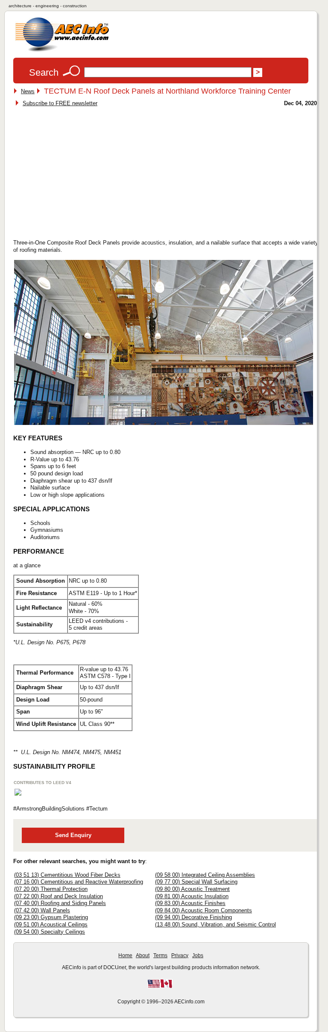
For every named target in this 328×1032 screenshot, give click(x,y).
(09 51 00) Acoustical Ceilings (51, 924)
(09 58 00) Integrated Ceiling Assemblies (205, 875)
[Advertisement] (86, 170)
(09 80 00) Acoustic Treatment (192, 889)
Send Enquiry (73, 835)
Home (125, 955)
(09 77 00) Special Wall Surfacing (196, 882)
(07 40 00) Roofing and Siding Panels (60, 903)
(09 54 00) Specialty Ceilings (49, 932)
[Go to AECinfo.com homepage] (62, 50)
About (142, 955)
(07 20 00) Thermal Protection (51, 889)
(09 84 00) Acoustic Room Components (203, 910)
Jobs (197, 955)
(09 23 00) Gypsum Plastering (51, 917)
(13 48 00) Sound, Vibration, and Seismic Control (215, 924)
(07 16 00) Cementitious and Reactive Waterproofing (78, 882)
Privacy (179, 955)
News (28, 91)
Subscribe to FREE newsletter (60, 103)
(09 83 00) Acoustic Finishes (190, 903)
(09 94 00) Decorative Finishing (193, 917)
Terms (160, 955)
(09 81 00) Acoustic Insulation (191, 896)
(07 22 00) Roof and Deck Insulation (58, 896)
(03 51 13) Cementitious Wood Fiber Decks (67, 875)
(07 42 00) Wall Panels (42, 910)
